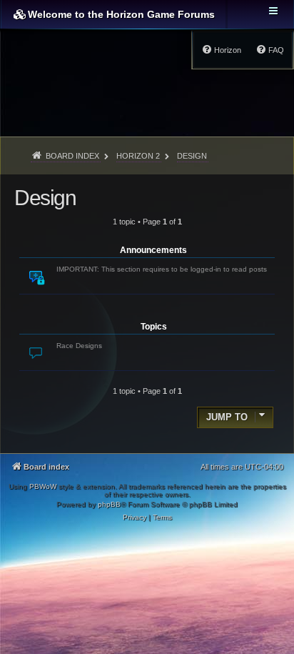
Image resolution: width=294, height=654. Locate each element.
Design (45, 197)
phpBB (109, 504)
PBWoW (42, 486)
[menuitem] (269, 50)
